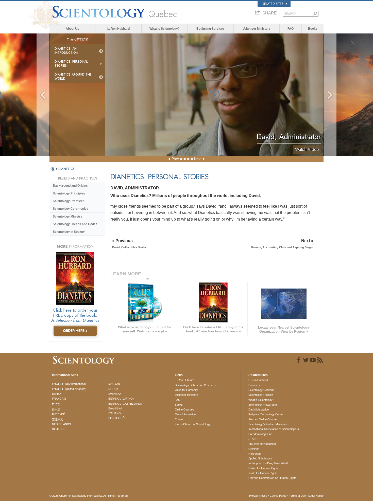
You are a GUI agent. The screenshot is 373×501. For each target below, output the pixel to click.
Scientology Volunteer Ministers (267, 424)
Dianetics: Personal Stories (71, 63)
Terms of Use (297, 495)
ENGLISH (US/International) (69, 383)
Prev (175, 159)
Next (197, 159)
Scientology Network (261, 389)
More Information (185, 414)
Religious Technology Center (266, 414)
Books (312, 28)
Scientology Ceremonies (70, 208)
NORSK (113, 388)
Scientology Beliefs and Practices (195, 385)
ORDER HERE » (75, 330)
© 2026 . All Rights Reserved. (88, 495)
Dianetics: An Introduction (66, 50)
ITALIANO (114, 413)
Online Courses (184, 409)
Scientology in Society (69, 232)
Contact (179, 419)
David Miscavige (258, 409)
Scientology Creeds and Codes (75, 224)
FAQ (290, 28)
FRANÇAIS (59, 398)
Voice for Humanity (186, 389)
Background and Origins (70, 185)
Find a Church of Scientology (192, 424)
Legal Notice (316, 495)
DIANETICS (66, 168)
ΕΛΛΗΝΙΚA (115, 408)
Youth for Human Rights (263, 473)
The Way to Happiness (262, 443)
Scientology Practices (68, 201)
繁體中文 (57, 419)
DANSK (56, 393)
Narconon (254, 453)
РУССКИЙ (58, 414)
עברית (56, 404)
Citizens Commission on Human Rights (272, 477)
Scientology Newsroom (262, 404)
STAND (253, 438)
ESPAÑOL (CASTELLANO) (125, 403)
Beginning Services (210, 28)
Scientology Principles (69, 193)
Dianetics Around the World (73, 76)
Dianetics (254, 385)
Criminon (253, 448)
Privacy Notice (258, 495)
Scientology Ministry (67, 216)
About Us (72, 28)
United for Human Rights (263, 468)
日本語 (56, 409)
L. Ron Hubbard (118, 28)
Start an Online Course (262, 419)
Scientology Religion (260, 394)
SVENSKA (114, 393)
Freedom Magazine (260, 434)
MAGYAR (114, 383)
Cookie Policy (278, 495)
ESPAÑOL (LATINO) (121, 398)
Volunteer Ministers (256, 28)
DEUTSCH (58, 429)
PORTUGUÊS (117, 418)
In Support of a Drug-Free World (268, 463)
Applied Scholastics (260, 458)
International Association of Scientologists (273, 429)
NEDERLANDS (61, 424)
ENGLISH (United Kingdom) (69, 388)
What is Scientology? (164, 28)
